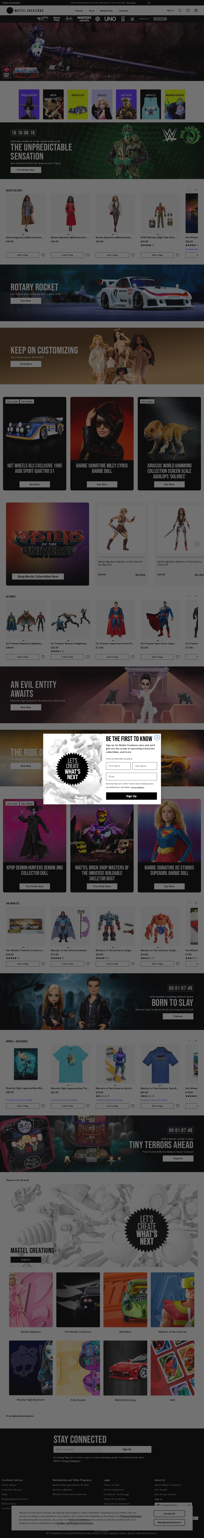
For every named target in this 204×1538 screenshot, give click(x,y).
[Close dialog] (157, 737)
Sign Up (131, 796)
